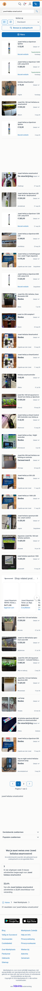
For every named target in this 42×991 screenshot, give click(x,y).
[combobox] (18, 11)
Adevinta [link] (24, 954)
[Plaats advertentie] (36, 4)
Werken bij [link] (25, 949)
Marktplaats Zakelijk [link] (29, 930)
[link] (4, 4)
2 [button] (23, 784)
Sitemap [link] (5, 962)
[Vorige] (12, 783)
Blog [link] (3, 930)
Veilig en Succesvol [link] (9, 935)
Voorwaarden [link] (7, 939)
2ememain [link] (25, 958)
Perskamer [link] (6, 954)
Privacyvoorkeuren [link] (28, 943)
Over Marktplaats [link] (8, 949)
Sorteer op (19, 18)
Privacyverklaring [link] (28, 939)
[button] (24, 4)
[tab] (4, 22)
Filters (22, 35)
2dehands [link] (6, 958)
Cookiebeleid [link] (7, 943)
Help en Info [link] (26, 935)
